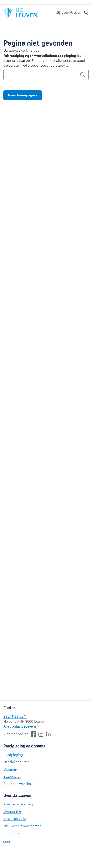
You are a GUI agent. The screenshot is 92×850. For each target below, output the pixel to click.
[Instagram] (41, 734)
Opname (10, 769)
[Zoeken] (86, 12)
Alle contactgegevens (19, 726)
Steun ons (11, 832)
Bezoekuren (12, 776)
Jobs (6, 840)
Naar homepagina (22, 95)
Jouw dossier (71, 12)
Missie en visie (14, 818)
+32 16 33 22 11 (15, 716)
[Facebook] (33, 734)
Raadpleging (13, 754)
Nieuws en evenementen (22, 825)
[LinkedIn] (48, 734)
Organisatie (12, 811)
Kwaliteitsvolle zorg (18, 804)
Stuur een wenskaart (19, 783)
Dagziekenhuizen (16, 761)
